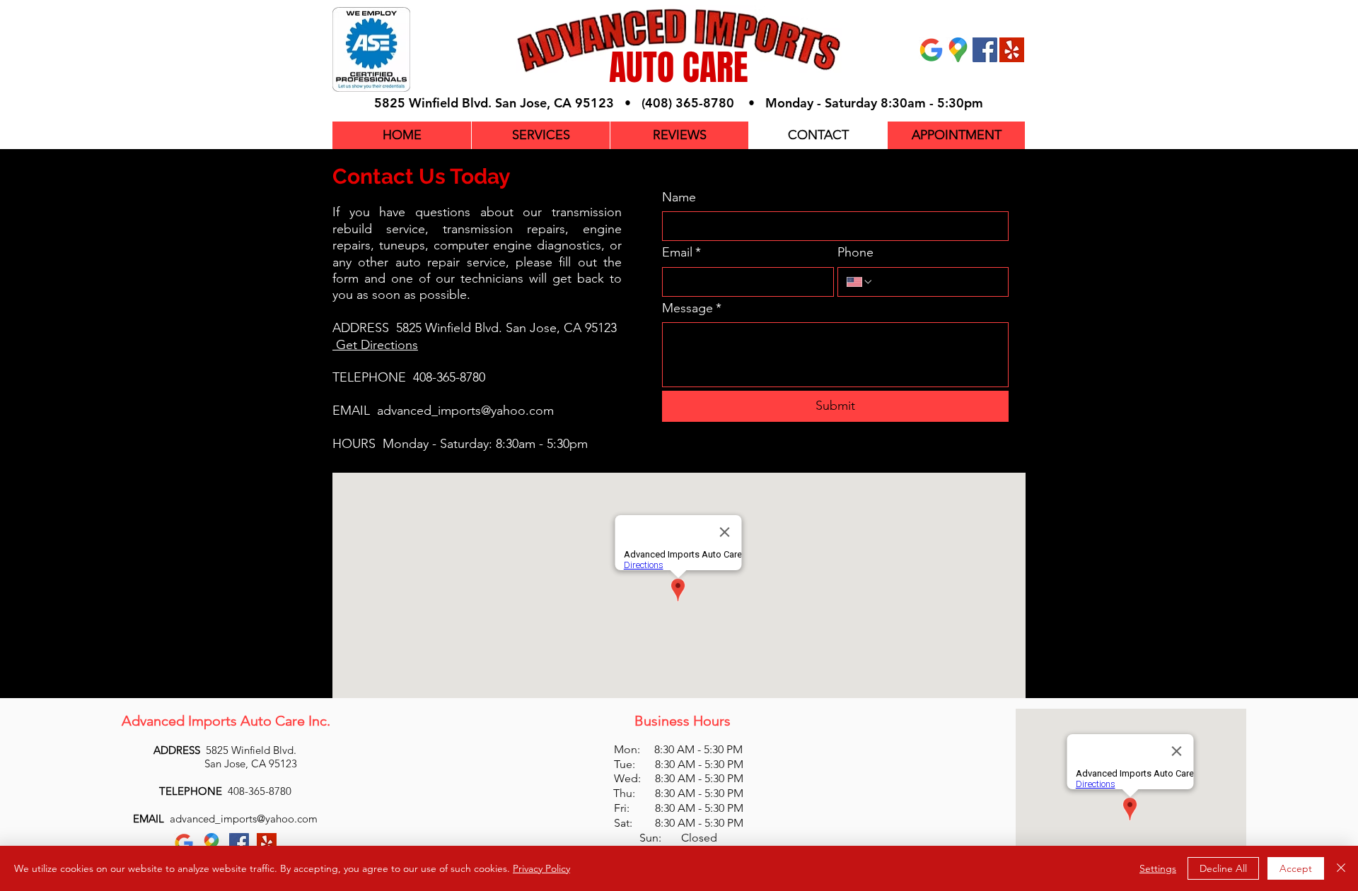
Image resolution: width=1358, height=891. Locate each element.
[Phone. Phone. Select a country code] (860, 282)
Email (681, 252)
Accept (1295, 868)
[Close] (1341, 868)
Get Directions (377, 345)
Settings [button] (1157, 868)
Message (691, 308)
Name (679, 197)
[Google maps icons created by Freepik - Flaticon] (958, 49)
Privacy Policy (541, 868)
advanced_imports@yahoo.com (465, 410)
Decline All (1223, 868)
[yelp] (1011, 49)
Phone (855, 252)
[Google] (931, 49)
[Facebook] (985, 49)
